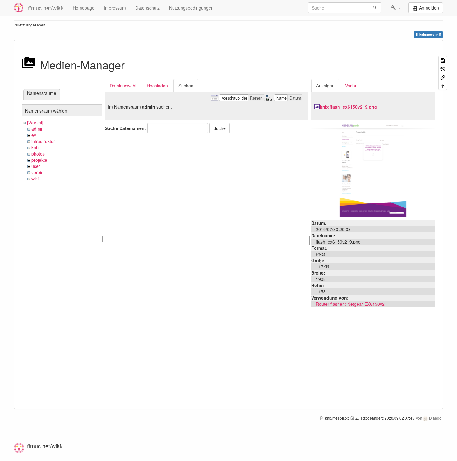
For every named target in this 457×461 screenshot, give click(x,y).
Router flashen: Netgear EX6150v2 (350, 304)
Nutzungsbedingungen (191, 8)
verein (37, 172)
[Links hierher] (443, 77)
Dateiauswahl (123, 85)
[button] (395, 8)
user (35, 166)
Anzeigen (325, 85)
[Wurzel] (35, 122)
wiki (35, 178)
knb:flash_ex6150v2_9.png (348, 107)
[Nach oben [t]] (443, 85)
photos (38, 154)
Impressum (115, 8)
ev (33, 135)
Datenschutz (147, 8)
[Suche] (374, 7)
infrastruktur (43, 141)
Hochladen (157, 85)
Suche (219, 128)
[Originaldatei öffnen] (373, 169)
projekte (39, 160)
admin (37, 129)
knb (35, 147)
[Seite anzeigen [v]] (443, 60)
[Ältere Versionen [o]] (443, 68)
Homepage (84, 8)
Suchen (185, 85)
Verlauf (352, 85)
